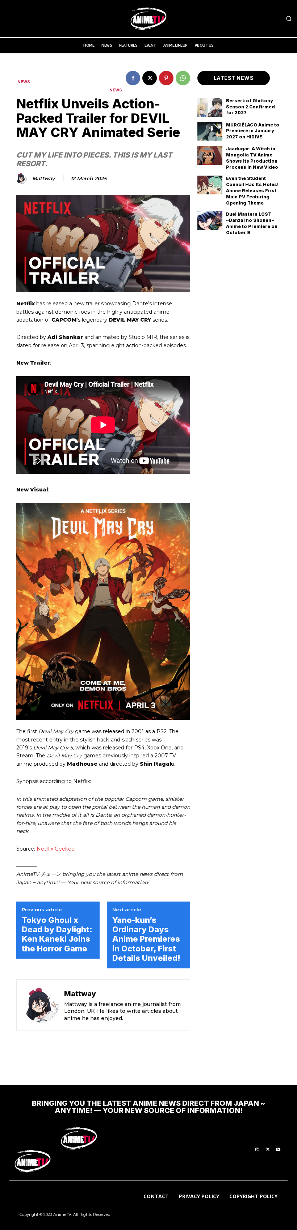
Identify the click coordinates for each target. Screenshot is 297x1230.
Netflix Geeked (56, 849)
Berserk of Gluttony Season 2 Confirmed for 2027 (250, 107)
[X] (149, 78)
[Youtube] (278, 1149)
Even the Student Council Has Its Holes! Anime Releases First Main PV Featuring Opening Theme (252, 190)
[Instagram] (257, 1149)
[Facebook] (133, 78)
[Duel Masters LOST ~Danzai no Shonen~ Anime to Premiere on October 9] (209, 220)
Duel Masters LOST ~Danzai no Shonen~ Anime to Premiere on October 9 (251, 223)
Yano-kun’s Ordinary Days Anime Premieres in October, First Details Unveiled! (146, 939)
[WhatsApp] (183, 78)
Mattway (43, 179)
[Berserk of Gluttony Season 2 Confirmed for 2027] (209, 107)
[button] (288, 18)
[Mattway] (22, 178)
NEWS (23, 82)
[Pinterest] (166, 78)
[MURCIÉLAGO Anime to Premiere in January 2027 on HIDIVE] (209, 131)
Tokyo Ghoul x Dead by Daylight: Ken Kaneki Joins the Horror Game (57, 934)
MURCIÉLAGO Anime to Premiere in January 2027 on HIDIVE (252, 131)
